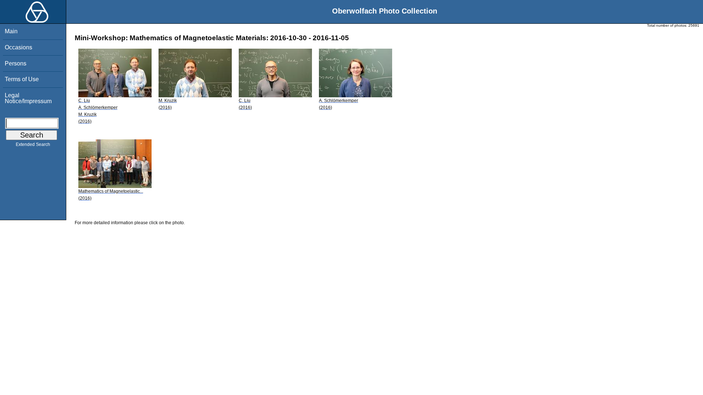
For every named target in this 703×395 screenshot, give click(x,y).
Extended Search (33, 144)
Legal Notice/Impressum (28, 98)
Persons (15, 63)
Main (11, 31)
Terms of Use (22, 79)
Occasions (18, 47)
